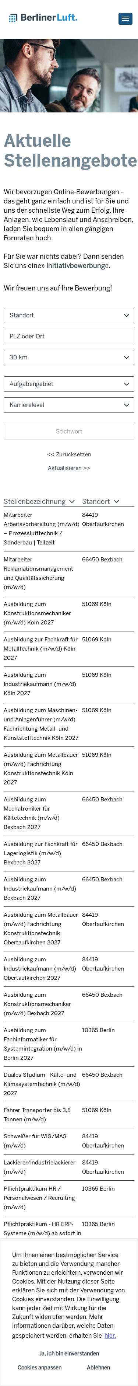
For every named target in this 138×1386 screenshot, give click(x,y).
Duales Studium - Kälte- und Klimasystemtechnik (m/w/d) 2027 (42, 1084)
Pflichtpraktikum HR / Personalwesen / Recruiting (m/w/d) (39, 1198)
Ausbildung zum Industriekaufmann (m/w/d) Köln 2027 (40, 684)
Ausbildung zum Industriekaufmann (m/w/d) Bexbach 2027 (40, 888)
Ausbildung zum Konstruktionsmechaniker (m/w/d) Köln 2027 (37, 613)
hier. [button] (110, 1335)
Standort (96, 502)
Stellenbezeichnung (35, 502)
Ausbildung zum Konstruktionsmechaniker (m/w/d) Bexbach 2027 (37, 1004)
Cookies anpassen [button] (39, 1367)
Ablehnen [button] (98, 1367)
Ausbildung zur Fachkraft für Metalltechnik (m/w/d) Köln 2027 (41, 648)
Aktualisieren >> (69, 468)
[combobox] (69, 357)
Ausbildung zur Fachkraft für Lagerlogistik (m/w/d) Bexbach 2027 (41, 853)
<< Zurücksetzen (69, 454)
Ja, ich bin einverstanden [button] (69, 1353)
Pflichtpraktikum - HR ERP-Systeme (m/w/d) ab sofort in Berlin (42, 1233)
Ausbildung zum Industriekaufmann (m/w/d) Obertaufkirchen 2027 (40, 968)
